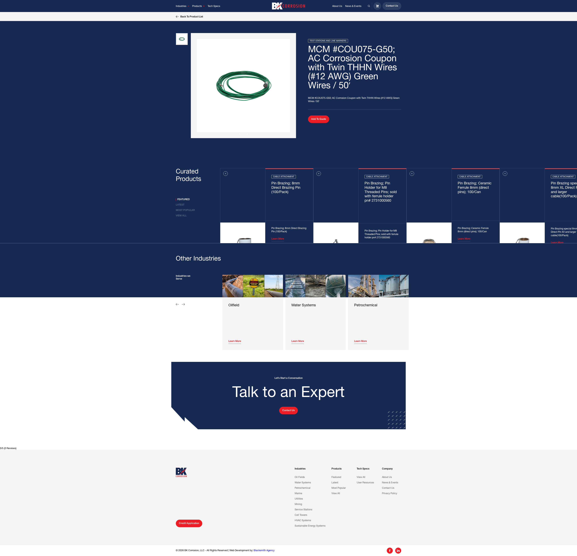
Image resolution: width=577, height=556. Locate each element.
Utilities (299, 499)
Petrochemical (302, 488)
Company (387, 469)
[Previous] (240, 134)
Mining (298, 504)
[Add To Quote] (225, 173)
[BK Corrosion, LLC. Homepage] (288, 6)
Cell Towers (301, 515)
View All (335, 493)
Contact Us (388, 488)
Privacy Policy (389, 493)
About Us (387, 477)
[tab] (192, 199)
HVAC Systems (303, 520)
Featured (336, 477)
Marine (298, 493)
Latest (334, 483)
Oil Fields (300, 477)
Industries (300, 469)
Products (336, 469)
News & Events (390, 483)
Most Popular (338, 488)
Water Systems (303, 483)
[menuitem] (182, 6)
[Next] (246, 134)
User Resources (365, 483)
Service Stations (303, 510)
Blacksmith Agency (264, 550)
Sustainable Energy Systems (310, 526)
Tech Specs (363, 469)
